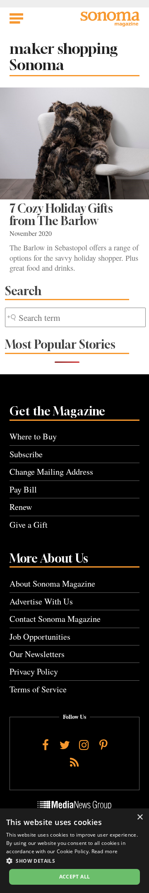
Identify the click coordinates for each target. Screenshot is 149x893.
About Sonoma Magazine (52, 583)
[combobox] (75, 317)
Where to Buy (33, 436)
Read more (104, 851)
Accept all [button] (74, 876)
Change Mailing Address (51, 471)
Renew (21, 506)
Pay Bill (23, 489)
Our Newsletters (37, 654)
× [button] (140, 817)
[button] (74, 861)
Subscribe (26, 454)
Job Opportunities (40, 636)
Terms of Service (38, 689)
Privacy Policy (34, 671)
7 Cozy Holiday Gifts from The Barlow (61, 214)
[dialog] (74, 850)
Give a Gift (29, 524)
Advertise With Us (41, 601)
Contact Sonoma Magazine (55, 618)
